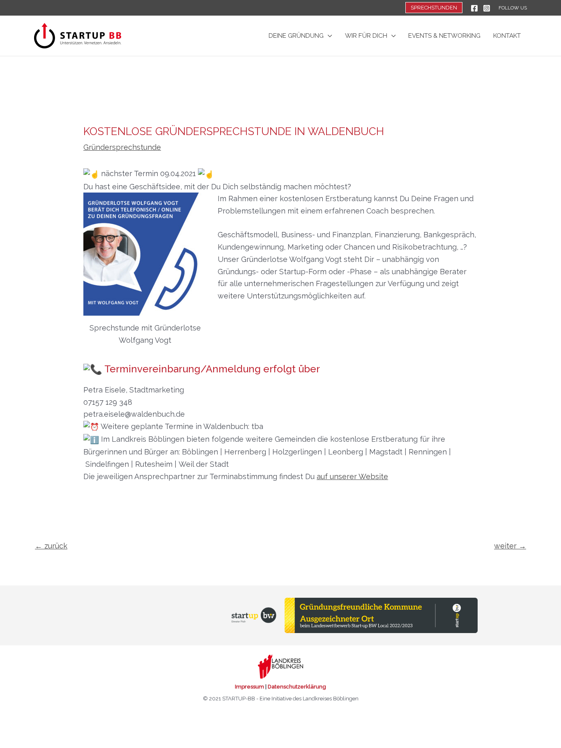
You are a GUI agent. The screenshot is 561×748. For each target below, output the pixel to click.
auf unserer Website (352, 476)
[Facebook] (474, 8)
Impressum (249, 687)
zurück (51, 545)
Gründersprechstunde (122, 147)
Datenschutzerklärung (297, 687)
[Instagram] (486, 8)
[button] (433, 7)
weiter (510, 545)
